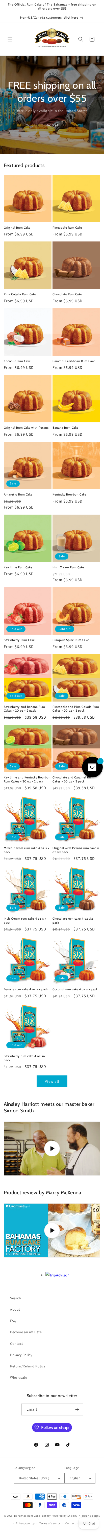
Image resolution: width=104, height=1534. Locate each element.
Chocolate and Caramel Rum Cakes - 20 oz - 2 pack (73, 779)
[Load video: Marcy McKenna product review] (52, 1230)
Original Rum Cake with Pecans (26, 427)
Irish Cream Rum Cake (68, 567)
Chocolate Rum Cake (67, 294)
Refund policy (91, 1515)
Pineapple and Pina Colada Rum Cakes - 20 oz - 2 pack (76, 709)
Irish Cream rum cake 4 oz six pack (25, 920)
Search (15, 1298)
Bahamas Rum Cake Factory (32, 1515)
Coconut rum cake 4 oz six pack (75, 989)
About (15, 1309)
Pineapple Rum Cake (67, 227)
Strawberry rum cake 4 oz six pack (25, 1058)
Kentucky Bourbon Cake (69, 494)
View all (52, 1081)
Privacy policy (25, 1523)
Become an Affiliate (26, 1332)
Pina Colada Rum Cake (20, 294)
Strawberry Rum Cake (19, 640)
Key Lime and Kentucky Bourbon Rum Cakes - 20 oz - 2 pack (27, 779)
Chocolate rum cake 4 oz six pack (73, 920)
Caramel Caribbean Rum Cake (74, 361)
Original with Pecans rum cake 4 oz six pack (76, 850)
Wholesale (18, 1377)
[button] (10, 39)
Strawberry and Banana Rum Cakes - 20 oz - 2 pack (24, 709)
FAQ (13, 1320)
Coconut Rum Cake (17, 361)
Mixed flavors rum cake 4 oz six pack (26, 850)
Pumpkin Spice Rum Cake (71, 640)
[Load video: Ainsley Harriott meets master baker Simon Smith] (52, 1148)
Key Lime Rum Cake (18, 567)
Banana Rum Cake (65, 427)
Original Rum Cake (17, 227)
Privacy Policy (21, 1355)
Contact (16, 1343)
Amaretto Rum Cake (18, 494)
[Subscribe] (77, 1409)
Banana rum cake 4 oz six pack (26, 989)
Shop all (52, 124)
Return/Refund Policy (27, 1366)
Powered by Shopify (64, 1515)
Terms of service (50, 1523)
